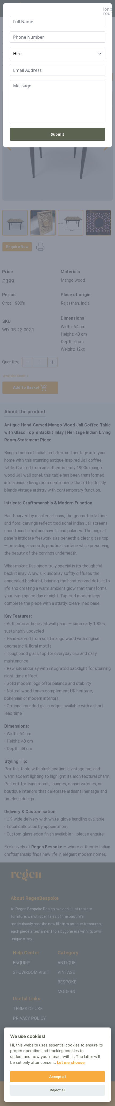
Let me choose (71, 1062)
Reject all (57, 1090)
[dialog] (57, 553)
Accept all (57, 1076)
